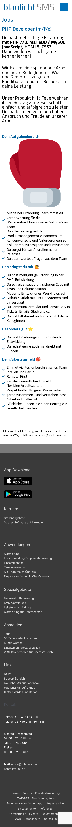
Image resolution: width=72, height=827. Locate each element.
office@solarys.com (24, 764)
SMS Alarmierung (15, 602)
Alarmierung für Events (23, 813)
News (7, 673)
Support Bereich (14, 678)
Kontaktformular (14, 768)
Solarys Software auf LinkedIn (23, 522)
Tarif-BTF (23, 798)
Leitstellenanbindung (17, 607)
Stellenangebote (14, 518)
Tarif (7, 633)
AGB (18, 818)
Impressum (50, 818)
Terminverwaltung (15, 567)
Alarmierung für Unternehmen (23, 612)
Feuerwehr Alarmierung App (24, 803)
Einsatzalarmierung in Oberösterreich (27, 576)
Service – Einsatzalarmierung (41, 793)
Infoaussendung (55, 803)
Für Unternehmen (52, 813)
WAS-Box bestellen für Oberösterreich (28, 652)
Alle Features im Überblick (20, 571)
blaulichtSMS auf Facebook (21, 683)
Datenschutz (32, 818)
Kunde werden (13, 642)
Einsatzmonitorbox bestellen (22, 647)
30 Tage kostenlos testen (20, 638)
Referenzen (46, 808)
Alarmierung (11, 553)
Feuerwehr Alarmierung (19, 598)
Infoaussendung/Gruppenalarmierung (28, 558)
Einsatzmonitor (13, 562)
